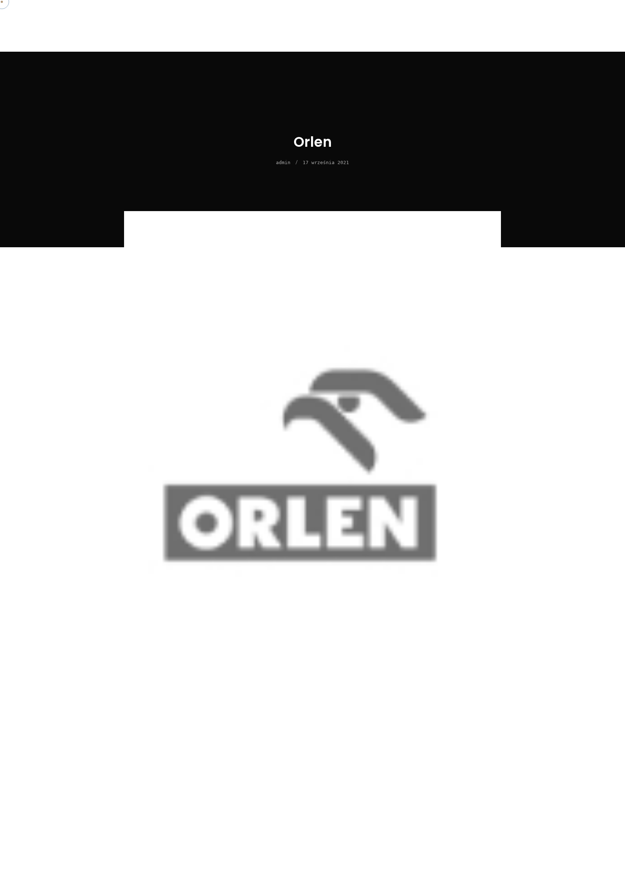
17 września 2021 (326, 162)
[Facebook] (574, 35)
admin (283, 162)
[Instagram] (594, 35)
